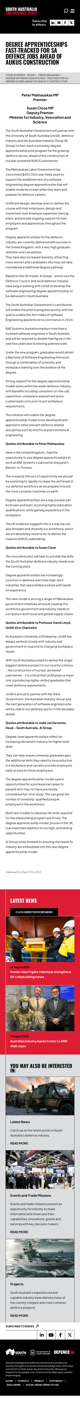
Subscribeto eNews (39, 22)
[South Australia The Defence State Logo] (21, 9)
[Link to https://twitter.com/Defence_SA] (69, 1335)
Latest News (23, 900)
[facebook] (65, 23)
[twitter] (71, 23)
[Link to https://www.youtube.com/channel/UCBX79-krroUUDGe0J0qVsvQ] (51, 1335)
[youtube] (59, 23)
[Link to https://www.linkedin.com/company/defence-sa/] (41, 1335)
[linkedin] (53, 23)
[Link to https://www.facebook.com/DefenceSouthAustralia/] (60, 1335)
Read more (19, 1143)
